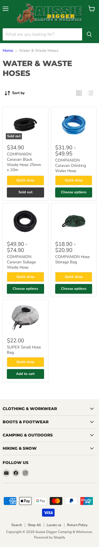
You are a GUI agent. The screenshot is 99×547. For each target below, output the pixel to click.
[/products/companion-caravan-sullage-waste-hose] (25, 221)
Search (16, 525)
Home (8, 50)
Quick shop (25, 180)
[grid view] (79, 93)
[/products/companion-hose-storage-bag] (73, 221)
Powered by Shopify (49, 537)
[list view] (90, 93)
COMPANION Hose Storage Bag (72, 259)
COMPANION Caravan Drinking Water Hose (70, 165)
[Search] (89, 34)
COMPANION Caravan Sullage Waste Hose (21, 262)
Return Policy (77, 525)
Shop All (34, 525)
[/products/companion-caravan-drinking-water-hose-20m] (73, 124)
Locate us (54, 525)
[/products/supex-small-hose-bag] (25, 317)
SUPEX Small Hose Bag (24, 349)
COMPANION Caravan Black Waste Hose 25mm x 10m (24, 161)
